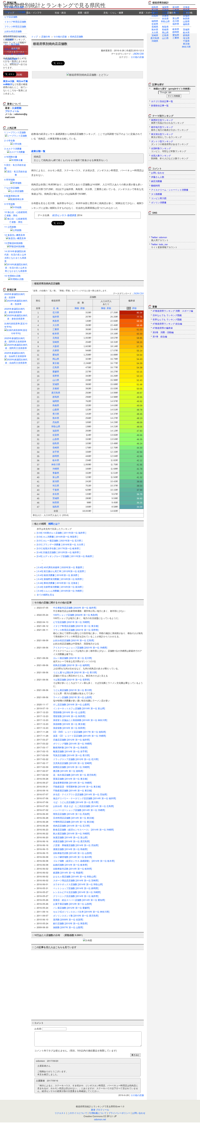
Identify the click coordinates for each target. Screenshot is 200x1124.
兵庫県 (165, 15)
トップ (34, 36)
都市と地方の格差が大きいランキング (169, 128)
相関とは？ (54, 523)
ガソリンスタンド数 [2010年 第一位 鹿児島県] (75, 915)
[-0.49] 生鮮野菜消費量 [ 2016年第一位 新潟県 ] (60, 586)
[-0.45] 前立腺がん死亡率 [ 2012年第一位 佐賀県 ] (61, 571)
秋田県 (186, 18)
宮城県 (186, 15)
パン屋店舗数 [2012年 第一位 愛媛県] (71, 907)
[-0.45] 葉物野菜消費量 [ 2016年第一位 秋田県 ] (60, 579)
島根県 (165, 29)
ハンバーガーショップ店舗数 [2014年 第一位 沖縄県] (79, 810)
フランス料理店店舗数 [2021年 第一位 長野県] (98, 633)
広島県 (165, 35)
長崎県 (155, 26)
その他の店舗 (60, 36)
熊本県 (155, 29)
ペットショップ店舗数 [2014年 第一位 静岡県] (75, 888)
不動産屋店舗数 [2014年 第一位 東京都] (72, 790)
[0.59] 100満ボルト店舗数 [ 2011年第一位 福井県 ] (61, 532)
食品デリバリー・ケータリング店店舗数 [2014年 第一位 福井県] (84, 798)
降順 (77, 308)
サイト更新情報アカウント (164, 246)
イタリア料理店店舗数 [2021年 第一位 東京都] (75, 625)
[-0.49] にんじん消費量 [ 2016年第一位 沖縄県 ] (60, 590)
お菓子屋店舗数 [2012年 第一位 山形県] (72, 903)
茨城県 (186, 29)
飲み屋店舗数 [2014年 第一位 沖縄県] (71, 833)
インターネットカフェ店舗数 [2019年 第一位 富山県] (79, 708)
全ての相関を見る (45, 594)
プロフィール (12, 111)
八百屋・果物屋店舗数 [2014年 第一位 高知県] (75, 845)
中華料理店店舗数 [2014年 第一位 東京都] (73, 821)
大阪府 (165, 12)
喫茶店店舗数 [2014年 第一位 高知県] (71, 813)
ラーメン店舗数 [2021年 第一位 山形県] (81, 699)
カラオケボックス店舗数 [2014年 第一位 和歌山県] (78, 884)
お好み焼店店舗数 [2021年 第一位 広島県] (76, 642)
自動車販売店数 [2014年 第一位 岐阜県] (72, 868)
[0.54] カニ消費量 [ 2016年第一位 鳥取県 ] (57, 536)
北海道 (186, 7)
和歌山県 (165, 21)
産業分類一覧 (38, 151)
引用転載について (98, 1112)
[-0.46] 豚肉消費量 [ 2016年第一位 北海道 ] (58, 582)
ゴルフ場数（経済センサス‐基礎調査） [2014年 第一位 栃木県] (84, 860)
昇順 (82, 308)
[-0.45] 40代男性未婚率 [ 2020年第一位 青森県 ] (60, 567)
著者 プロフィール (100, 1109)
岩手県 (186, 12)
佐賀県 (155, 23)
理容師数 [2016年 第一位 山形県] (69, 712)
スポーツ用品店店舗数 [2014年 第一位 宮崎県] (75, 880)
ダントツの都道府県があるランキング (169, 143)
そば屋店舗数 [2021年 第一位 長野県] (98, 683)
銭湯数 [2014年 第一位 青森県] (68, 872)
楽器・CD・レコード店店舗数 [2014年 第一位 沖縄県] (79, 735)
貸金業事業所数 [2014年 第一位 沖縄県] (72, 782)
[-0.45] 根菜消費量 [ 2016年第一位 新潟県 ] (58, 575)
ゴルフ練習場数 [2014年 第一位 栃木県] (72, 856)
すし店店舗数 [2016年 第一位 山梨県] (71, 704)
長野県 (175, 12)
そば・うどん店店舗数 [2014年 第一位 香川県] (75, 802)
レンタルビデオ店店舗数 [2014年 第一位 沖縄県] (77, 892)
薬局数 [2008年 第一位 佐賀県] (68, 919)
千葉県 (186, 40)
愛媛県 (155, 12)
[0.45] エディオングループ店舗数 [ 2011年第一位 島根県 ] (65, 556)
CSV (142, 53)
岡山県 (165, 32)
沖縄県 (155, 40)
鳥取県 (165, 26)
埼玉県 (186, 38)
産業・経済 (83, 12)
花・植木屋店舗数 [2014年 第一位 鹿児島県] (74, 774)
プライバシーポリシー (119, 1112)
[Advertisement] (100, 24)
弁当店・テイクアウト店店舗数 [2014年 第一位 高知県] (80, 794)
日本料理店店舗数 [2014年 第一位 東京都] (73, 817)
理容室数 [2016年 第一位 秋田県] (69, 716)
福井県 (175, 23)
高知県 (155, 15)
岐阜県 (175, 29)
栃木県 (186, 32)
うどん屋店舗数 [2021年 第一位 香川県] (74, 691)
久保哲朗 (16, 108)
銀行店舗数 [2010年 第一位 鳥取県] (70, 923)
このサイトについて (77, 1112)
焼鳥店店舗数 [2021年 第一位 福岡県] (86, 667)
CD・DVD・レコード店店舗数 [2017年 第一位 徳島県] (79, 731)
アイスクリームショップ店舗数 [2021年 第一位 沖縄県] (97, 651)
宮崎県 (155, 35)
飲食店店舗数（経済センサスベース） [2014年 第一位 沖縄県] (83, 829)
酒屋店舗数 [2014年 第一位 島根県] (70, 849)
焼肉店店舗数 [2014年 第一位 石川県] (71, 825)
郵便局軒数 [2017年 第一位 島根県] (70, 747)
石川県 (175, 21)
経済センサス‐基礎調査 (64, 215)
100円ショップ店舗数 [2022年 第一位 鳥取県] (86, 616)
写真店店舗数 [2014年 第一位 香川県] (71, 755)
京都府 (165, 9)
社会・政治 (60, 12)
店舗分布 (45, 36)
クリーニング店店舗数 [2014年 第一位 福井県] (75, 896)
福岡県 (155, 21)
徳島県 (155, 7)
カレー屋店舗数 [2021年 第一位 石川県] (74, 659)
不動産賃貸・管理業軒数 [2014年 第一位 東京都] (77, 786)
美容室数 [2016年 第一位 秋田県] (69, 727)
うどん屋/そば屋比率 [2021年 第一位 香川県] (80, 674)
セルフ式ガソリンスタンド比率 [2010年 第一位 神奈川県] (81, 911)
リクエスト (60, 1112)
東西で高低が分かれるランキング (167, 121)
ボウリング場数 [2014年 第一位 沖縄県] (72, 743)
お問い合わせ (138, 1112)
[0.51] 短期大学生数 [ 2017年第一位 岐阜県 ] (58, 548)
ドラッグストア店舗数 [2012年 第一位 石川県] (75, 759)
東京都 (186, 43)
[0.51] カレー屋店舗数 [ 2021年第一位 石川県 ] (59, 540)
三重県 (175, 37)
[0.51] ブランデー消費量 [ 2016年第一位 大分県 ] (61, 544)
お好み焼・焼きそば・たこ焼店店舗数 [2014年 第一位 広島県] (83, 806)
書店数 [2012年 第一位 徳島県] (68, 770)
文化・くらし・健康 (113, 12)
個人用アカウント (160, 239)
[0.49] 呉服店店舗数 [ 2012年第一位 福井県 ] (58, 552)
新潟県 (175, 7)
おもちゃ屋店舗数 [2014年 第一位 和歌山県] (74, 876)
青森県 (186, 9)
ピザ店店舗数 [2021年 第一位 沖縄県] (71, 622)
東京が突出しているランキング (166, 135)
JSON (136, 53)
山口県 (165, 38)
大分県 (155, 32)
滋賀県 (165, 7)
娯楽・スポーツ (146, 12)
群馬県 (186, 35)
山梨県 (175, 9)
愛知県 (175, 34)
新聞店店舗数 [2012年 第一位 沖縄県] (71, 767)
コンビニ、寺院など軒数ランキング (168, 150)
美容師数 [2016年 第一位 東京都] (69, 724)
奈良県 (165, 18)
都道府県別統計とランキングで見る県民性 (54, 5)
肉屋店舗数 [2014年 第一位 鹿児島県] (71, 841)
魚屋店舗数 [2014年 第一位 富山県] (70, 837)
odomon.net (100, 1119)
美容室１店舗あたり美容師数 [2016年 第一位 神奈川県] (80, 720)
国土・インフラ (34, 12)
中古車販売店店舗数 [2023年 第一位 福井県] (89, 609)
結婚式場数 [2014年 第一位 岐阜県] (70, 864)
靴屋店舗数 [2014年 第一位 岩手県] (70, 751)
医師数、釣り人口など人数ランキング (169, 157)
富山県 (175, 18)
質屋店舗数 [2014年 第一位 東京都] (70, 778)
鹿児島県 (154, 38)
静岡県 (175, 31)
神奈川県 (186, 46)
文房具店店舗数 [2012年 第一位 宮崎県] (72, 763)
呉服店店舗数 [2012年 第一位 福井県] (71, 739)
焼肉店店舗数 (76, 36)
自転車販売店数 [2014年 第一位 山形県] (72, 853)
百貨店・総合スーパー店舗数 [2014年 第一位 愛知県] (79, 899)
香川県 (155, 9)
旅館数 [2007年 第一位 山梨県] (68, 927)
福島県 (186, 24)
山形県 (186, 21)
